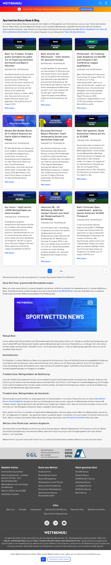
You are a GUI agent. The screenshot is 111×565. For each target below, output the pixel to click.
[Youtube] (64, 522)
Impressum (35, 509)
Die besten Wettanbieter (50, 489)
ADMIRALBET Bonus (85, 478)
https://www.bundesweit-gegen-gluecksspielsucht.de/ (56, 540)
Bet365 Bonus (82, 471)
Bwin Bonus (81, 492)
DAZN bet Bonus (83, 489)
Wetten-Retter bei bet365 (13, 490)
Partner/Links (77, 509)
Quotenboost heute (47, 475)
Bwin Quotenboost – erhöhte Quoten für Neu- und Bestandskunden (14, 478)
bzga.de (7, 540)
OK (43, 559)
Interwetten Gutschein (76, 417)
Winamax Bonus (83, 482)
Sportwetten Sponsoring (55, 513)
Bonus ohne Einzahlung (49, 485)
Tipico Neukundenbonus (74, 32)
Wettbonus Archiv (96, 509)
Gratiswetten (44, 471)
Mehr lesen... (10, 108)
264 (61, 271)
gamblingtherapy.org (20, 540)
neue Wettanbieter (65, 291)
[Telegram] (55, 522)
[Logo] (55, 532)
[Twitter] (46, 522)
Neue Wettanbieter (47, 478)
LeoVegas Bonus (83, 485)
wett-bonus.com (16, 3)
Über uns (10, 509)
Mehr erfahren (86, 9)
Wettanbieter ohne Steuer (50, 482)
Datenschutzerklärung (55, 509)
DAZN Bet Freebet (10, 494)
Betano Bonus (82, 475)
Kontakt (22, 509)
